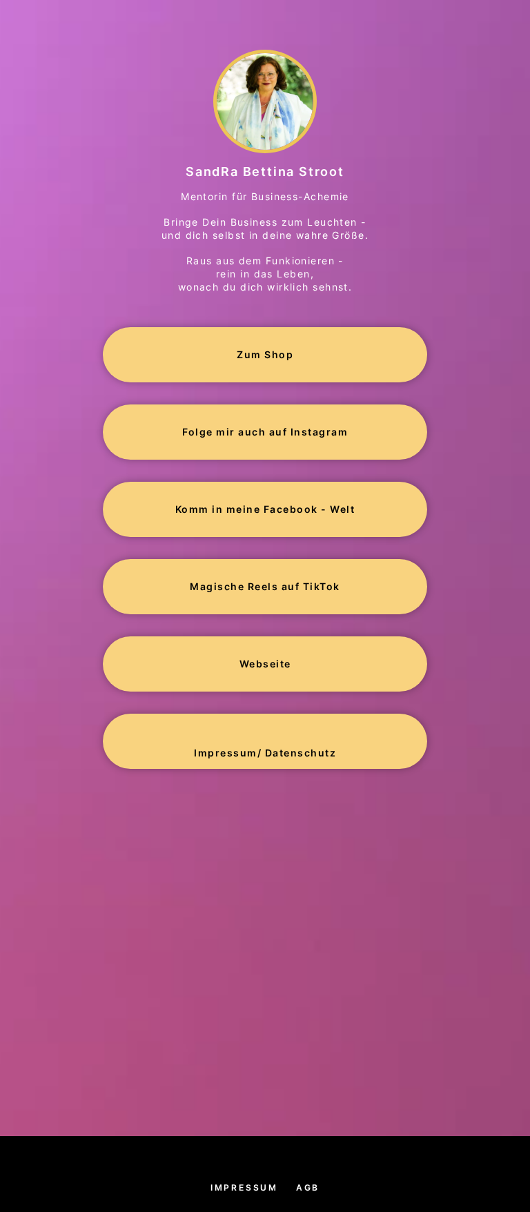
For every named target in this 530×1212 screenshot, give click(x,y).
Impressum (244, 1187)
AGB (308, 1187)
